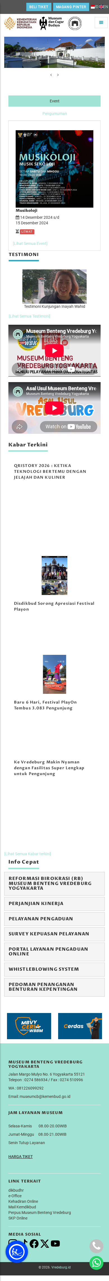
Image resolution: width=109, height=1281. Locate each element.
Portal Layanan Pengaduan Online (48, 951)
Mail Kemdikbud (22, 1207)
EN (105, 6)
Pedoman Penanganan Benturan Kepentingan (43, 987)
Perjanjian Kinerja (36, 904)
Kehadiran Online (23, 1201)
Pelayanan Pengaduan (41, 919)
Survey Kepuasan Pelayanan (49, 934)
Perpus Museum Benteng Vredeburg (39, 1212)
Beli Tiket (38, 7)
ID (96, 6)
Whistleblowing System (44, 969)
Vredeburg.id (61, 1267)
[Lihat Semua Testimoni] (29, 316)
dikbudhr (16, 1190)
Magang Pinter (71, 7)
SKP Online (17, 1218)
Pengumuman (54, 113)
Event (55, 101)
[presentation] (51, 75)
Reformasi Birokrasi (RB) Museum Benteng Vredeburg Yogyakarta (50, 883)
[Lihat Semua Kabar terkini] (27, 854)
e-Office (15, 1196)
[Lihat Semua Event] (30, 243)
